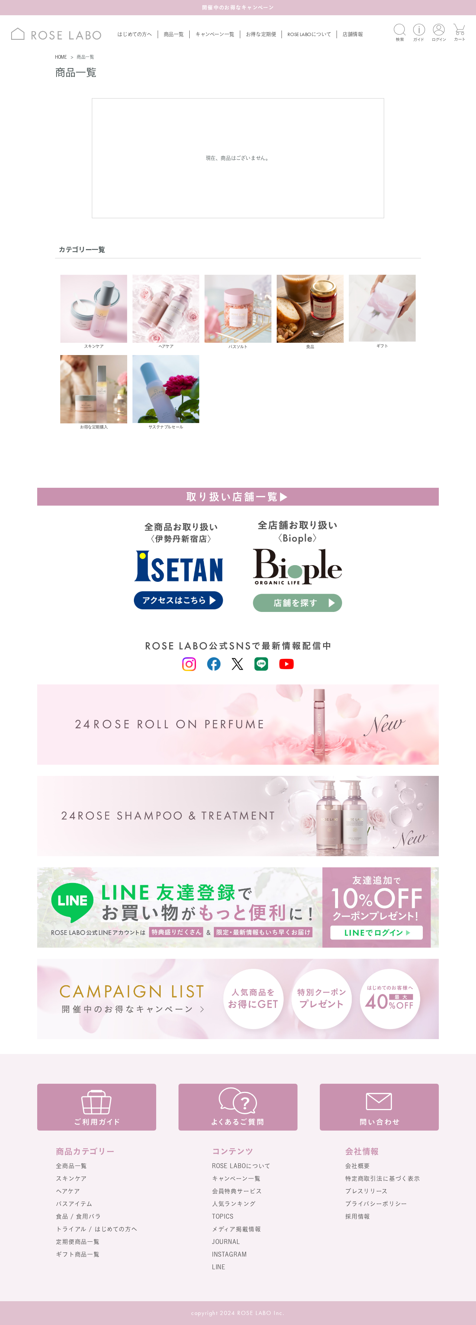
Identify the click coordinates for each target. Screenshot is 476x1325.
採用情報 (357, 1216)
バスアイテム (74, 1204)
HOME (61, 57)
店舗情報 (352, 34)
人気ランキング (234, 1204)
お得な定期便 (261, 34)
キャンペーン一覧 (214, 34)
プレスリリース (366, 1191)
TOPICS (223, 1216)
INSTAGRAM (229, 1254)
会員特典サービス (237, 1191)
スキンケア (71, 1178)
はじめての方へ (134, 34)
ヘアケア (68, 1191)
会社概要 (357, 1166)
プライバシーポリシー (376, 1204)
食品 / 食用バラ (78, 1216)
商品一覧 (174, 34)
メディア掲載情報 (236, 1229)
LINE (218, 1267)
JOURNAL (226, 1242)
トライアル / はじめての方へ (97, 1229)
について (309, 34)
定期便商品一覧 (78, 1242)
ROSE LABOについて (241, 1166)
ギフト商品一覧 (78, 1254)
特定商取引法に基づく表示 (382, 1178)
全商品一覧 (71, 1166)
